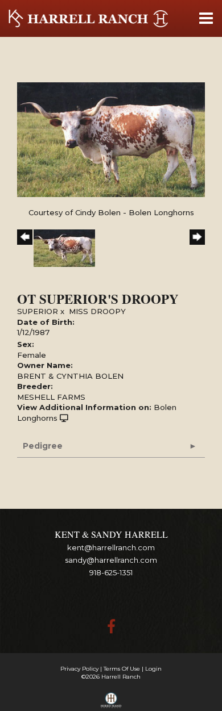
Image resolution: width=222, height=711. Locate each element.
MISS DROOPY (97, 311)
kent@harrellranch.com (111, 547)
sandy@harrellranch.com (111, 559)
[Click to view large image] (111, 138)
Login (153, 668)
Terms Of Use (122, 668)
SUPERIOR (37, 311)
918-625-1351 (111, 572)
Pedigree (43, 446)
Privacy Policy (79, 668)
